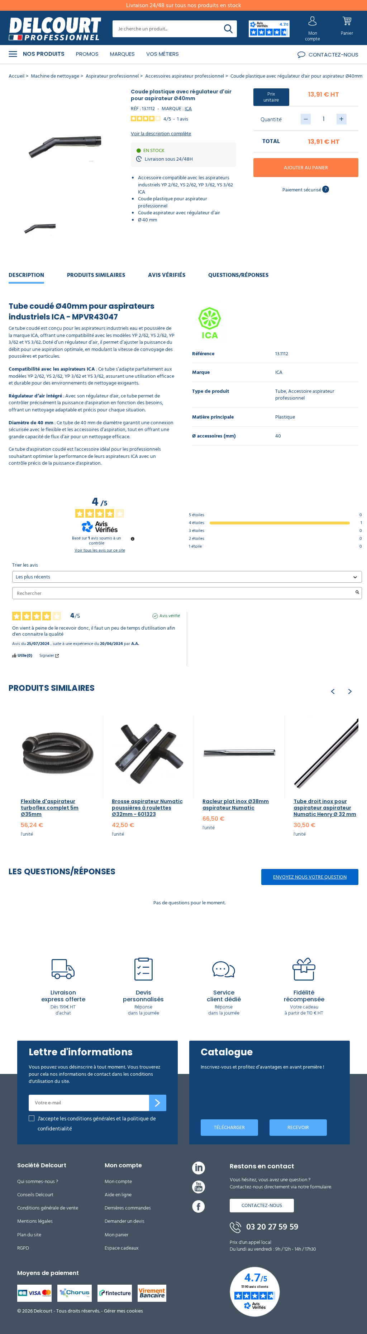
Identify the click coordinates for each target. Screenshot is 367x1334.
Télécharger (229, 1127)
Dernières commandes (128, 1208)
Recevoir (298, 1127)
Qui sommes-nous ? (37, 1181)
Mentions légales (35, 1221)
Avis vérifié (169, 616)
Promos (87, 54)
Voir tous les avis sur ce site (100, 550)
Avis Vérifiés (166, 275)
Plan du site (29, 1235)
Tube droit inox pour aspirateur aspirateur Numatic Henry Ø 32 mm (325, 808)
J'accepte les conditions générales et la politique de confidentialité (97, 1123)
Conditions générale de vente (47, 1208)
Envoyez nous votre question (310, 877)
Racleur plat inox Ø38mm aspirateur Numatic (235, 804)
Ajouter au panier (306, 167)
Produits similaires (96, 275)
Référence (203, 354)
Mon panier (116, 1235)
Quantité (271, 119)
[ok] (157, 1103)
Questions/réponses (238, 275)
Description (26, 275)
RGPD (23, 1248)
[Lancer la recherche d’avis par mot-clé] (357, 593)
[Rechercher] (228, 28)
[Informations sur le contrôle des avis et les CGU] (132, 539)
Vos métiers (162, 54)
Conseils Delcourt (35, 1195)
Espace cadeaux (122, 1248)
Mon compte (118, 1181)
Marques (122, 54)
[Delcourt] (55, 29)
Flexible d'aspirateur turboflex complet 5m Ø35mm (49, 808)
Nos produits (44, 54)
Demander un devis (124, 1221)
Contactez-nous (262, 1205)
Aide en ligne (118, 1195)
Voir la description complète (161, 133)
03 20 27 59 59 (271, 1227)
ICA (188, 108)
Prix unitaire (271, 97)
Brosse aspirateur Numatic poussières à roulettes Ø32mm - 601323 (147, 808)
